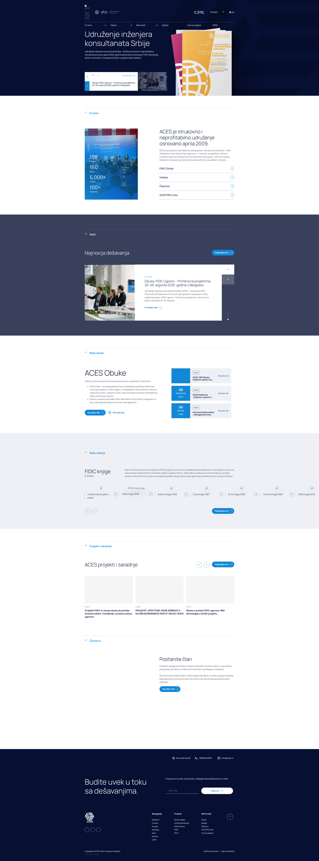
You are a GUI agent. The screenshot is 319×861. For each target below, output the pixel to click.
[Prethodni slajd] (87, 77)
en (233, 12)
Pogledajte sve (222, 252)
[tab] (228, 312)
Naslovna (155, 820)
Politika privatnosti (210, 851)
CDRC (215, 25)
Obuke (203, 820)
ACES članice (179, 826)
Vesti (154, 833)
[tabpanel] (126, 81)
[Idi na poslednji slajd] (228, 269)
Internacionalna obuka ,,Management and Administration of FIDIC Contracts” (204, 416)
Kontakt (214, 12)
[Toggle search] (223, 12)
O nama (155, 823)
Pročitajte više (151, 305)
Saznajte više (93, 412)
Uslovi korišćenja (227, 851)
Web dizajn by (92, 854)
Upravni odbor (179, 820)
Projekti (155, 826)
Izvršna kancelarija (181, 823)
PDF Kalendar (118, 412)
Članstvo (204, 826)
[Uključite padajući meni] (106, 24)
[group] (109, 597)
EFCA (176, 833)
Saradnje (155, 830)
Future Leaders (194, 25)
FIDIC (176, 830)
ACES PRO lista (207, 830)
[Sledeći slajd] (87, 86)
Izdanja (165, 25)
